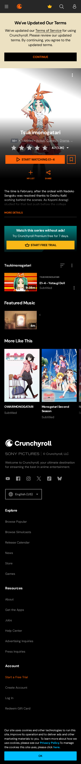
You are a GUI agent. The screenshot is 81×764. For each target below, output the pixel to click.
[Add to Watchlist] (71, 159)
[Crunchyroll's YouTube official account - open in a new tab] (8, 478)
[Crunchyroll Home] (28, 443)
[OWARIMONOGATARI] (22, 382)
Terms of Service (48, 30)
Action (40, 141)
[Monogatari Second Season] (59, 384)
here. (56, 747)
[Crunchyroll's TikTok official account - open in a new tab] (49, 478)
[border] (22, 320)
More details (13, 212)
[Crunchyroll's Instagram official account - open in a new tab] (28, 478)
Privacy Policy (49, 743)
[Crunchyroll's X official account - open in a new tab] (39, 478)
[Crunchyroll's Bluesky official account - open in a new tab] (59, 478)
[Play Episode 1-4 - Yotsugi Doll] (40, 282)
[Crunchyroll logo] (19, 6)
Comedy (52, 141)
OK (40, 756)
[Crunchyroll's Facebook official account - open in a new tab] (18, 478)
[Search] (61, 6)
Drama (64, 141)
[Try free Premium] (49, 6)
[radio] (14, 148)
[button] (6, 6)
